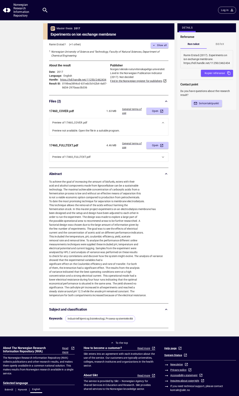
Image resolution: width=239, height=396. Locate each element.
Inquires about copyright (184, 380)
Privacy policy (178, 369)
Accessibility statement (184, 375)
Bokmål (9, 389)
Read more (65, 350)
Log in (225, 10)
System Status (173, 355)
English (36, 389)
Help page (170, 348)
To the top (122, 342)
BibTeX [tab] (220, 44)
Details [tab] (187, 27)
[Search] (45, 10)
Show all (162, 45)
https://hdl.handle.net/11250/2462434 (83, 79)
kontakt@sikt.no (180, 390)
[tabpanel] (206, 59)
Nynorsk (22, 389)
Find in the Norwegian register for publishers (136, 80)
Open (155, 110)
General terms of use (132, 111)
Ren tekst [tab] (194, 44)
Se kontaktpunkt (209, 103)
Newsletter (176, 364)
